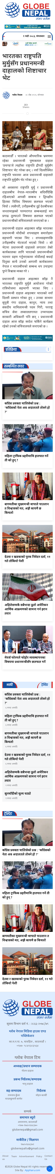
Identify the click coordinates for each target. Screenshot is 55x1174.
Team (14, 1156)
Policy (39, 1156)
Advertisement (26, 1156)
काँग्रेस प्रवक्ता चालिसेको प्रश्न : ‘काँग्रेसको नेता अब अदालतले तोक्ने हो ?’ (27, 408)
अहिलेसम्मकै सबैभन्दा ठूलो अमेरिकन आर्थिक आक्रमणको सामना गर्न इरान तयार (26, 609)
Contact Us (48, 1157)
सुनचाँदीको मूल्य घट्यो (18, 794)
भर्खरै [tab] (10, 684)
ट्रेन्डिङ (8, 814)
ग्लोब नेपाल (17, 95)
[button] (49, 36)
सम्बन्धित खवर (14, 366)
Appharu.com (32, 1170)
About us (5, 1157)
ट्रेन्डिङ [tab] (44, 684)
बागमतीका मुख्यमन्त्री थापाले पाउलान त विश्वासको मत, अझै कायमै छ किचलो (27, 508)
